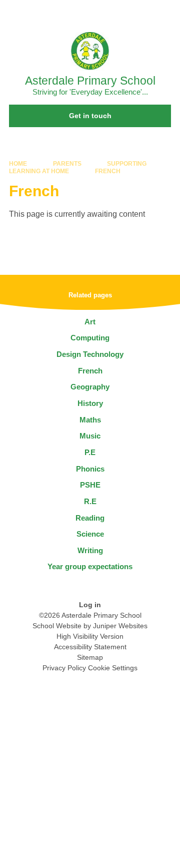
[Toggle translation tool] (116, 12)
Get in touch (90, 116)
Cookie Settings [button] (113, 668)
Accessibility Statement (90, 647)
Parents (67, 164)
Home (18, 164)
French (107, 171)
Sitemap (90, 657)
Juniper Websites (120, 626)
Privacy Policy (64, 668)
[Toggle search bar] (141, 12)
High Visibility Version (90, 636)
